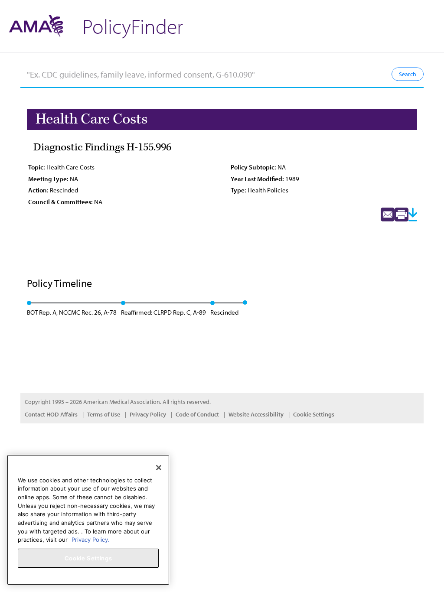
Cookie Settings (313, 414)
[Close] (158, 467)
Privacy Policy (148, 414)
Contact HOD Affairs (51, 414)
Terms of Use (103, 414)
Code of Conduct (197, 414)
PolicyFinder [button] (132, 26)
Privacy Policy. (91, 539)
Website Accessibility (256, 414)
